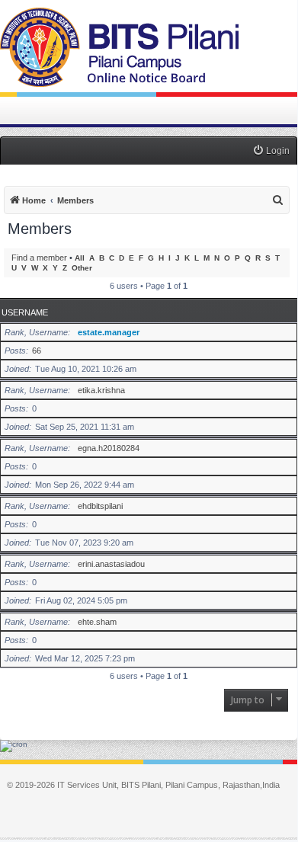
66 (36, 350)
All (80, 258)
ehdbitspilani (100, 506)
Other (82, 268)
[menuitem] (271, 151)
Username (25, 312)
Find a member (39, 257)
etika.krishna (101, 390)
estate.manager (108, 332)
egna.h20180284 (108, 448)
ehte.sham (97, 621)
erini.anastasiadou (111, 563)
